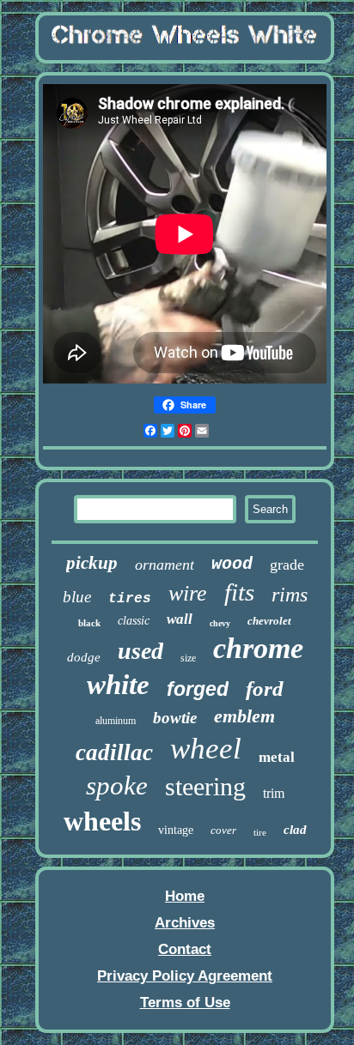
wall (179, 619)
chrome (258, 648)
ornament (164, 564)
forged (198, 689)
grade (287, 564)
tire (259, 832)
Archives (185, 923)
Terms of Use (185, 1002)
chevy (220, 623)
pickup (92, 563)
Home (184, 896)
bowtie (175, 718)
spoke (117, 785)
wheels (102, 821)
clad (295, 830)
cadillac (114, 752)
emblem (244, 716)
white (118, 684)
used (140, 650)
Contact (184, 949)
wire (187, 593)
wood (232, 564)
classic (134, 620)
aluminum (115, 721)
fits (239, 592)
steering (205, 786)
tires (129, 599)
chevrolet (269, 620)
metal (277, 757)
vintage (175, 830)
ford (265, 688)
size (188, 658)
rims (290, 594)
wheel (205, 748)
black (89, 623)
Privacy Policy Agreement (184, 976)
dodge (84, 657)
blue (77, 597)
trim (273, 793)
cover (223, 830)
